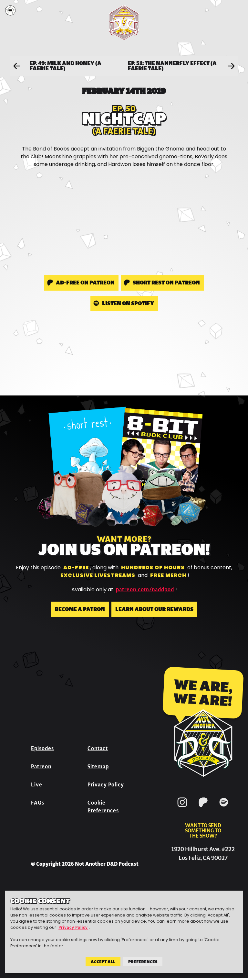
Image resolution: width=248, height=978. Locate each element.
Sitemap (98, 766)
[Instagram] (182, 808)
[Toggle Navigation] (10, 10)
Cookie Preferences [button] (103, 806)
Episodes (42, 748)
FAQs (37, 802)
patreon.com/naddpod (145, 589)
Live (36, 784)
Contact (98, 748)
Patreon (41, 766)
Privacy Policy (106, 784)
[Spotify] (224, 808)
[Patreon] (203, 808)
